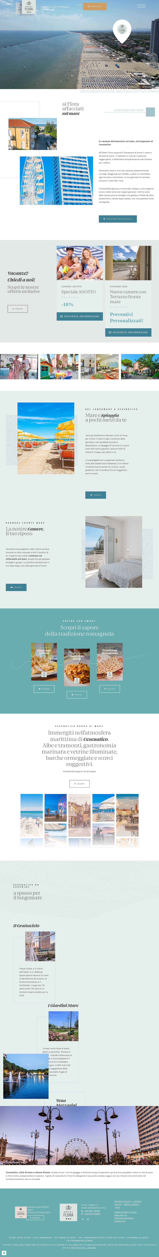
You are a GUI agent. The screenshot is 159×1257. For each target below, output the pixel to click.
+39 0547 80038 (92, 1211)
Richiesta (96, 6)
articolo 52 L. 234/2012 (83, 1248)
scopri (19, 309)
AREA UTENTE (131, 1204)
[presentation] (76, 350)
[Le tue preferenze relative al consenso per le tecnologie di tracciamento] (4, 1253)
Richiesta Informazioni (81, 316)
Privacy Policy (122, 1201)
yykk (117, 1207)
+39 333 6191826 (92, 1214)
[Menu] (141, 6)
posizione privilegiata (119, 219)
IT (78, 5)
